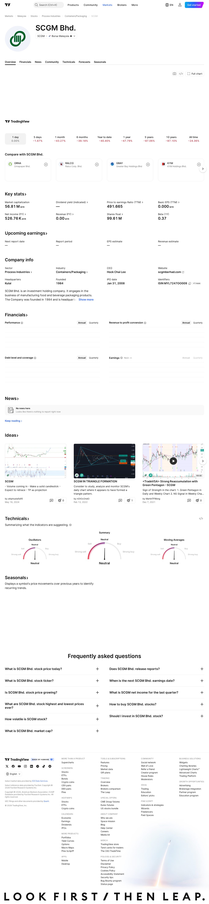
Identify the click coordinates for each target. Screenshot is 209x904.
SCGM (9, 481)
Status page (107, 884)
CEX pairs (66, 785)
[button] (81, 5)
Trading (145, 788)
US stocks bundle (109, 808)
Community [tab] (52, 61)
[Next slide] (203, 461)
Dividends (66, 824)
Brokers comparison (111, 788)
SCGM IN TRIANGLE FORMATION (95, 481)
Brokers (122, 4)
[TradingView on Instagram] (25, 766)
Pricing (104, 765)
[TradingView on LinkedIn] (31, 766)
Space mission (108, 821)
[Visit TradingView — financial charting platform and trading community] (17, 121)
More (135, 4)
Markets (107, 4)
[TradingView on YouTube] (19, 766)
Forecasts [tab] (84, 61)
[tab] (82, 323)
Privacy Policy (108, 867)
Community (91, 4)
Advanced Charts (188, 772)
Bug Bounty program (111, 880)
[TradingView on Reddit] (50, 766)
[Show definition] (31, 202)
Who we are (106, 818)
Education (146, 792)
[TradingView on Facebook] (13, 766)
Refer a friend (148, 769)
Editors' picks (147, 795)
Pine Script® (68, 851)
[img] (71, 36)
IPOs (64, 828)
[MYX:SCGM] (8, 475)
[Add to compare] (46, 164)
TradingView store (110, 844)
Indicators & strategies (152, 805)
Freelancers (147, 811)
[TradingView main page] (7, 5)
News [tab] (38, 61)
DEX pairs (66, 788)
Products (73, 4)
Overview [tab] (10, 61)
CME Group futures (110, 801)
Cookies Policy (108, 870)
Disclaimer (106, 863)
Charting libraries (187, 765)
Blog (103, 824)
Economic (66, 818)
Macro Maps (68, 847)
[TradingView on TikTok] (44, 766)
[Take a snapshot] (174, 73)
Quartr (46, 801)
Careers (104, 831)
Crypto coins (68, 782)
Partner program (187, 792)
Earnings (66, 821)
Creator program (149, 772)
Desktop (66, 863)
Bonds (65, 778)
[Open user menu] (180, 5)
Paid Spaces (147, 815)
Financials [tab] (25, 61)
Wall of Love (147, 765)
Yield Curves (68, 841)
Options (65, 844)
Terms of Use (107, 860)
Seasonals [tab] (100, 61)
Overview (105, 782)
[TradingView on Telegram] (37, 766)
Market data (107, 769)
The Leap (105, 792)
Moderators (147, 779)
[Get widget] (181, 73)
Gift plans (105, 772)
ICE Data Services (40, 781)
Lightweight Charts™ (189, 769)
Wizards (145, 808)
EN (171, 4)
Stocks (65, 772)
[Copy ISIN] (189, 283)
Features (105, 762)
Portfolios (66, 837)
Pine (64, 792)
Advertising (185, 785)
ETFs (64, 775)
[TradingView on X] (7, 766)
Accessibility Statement (112, 874)
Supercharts (68, 762)
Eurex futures (107, 805)
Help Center (107, 828)
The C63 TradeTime (111, 851)
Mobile (65, 860)
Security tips (107, 877)
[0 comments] (51, 500)
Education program (188, 795)
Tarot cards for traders (112, 847)
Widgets (183, 762)
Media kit (105, 834)
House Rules (147, 776)
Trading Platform (187, 776)
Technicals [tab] (68, 61)
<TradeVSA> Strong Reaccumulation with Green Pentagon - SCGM (170, 483)
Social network (148, 762)
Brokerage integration (190, 788)
